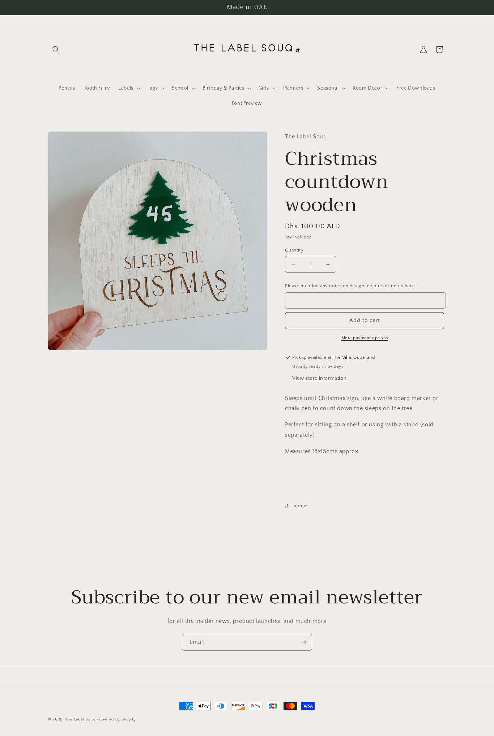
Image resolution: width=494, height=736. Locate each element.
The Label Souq (80, 719)
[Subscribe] (304, 642)
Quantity (294, 250)
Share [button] (300, 506)
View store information (319, 378)
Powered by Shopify (116, 719)
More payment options (364, 338)
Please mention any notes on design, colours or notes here (350, 285)
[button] (56, 49)
